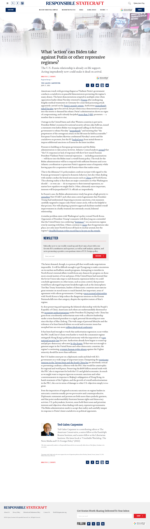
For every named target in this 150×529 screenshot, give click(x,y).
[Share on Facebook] (92, 85)
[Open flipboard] (22, 3)
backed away (77, 139)
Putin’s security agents (74, 105)
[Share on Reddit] (97, 85)
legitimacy (79, 221)
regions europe (46, 79)
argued (102, 149)
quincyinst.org (139, 3)
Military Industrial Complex (48, 10)
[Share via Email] (107, 85)
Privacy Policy (16, 512)
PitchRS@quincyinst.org (59, 512)
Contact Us (46, 512)
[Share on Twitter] (87, 85)
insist (84, 224)
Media (81, 10)
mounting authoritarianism (56, 312)
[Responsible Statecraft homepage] (25, 507)
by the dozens (77, 343)
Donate (140, 10)
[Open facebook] (17, 3)
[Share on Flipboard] (102, 85)
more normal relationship (95, 293)
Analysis (44, 77)
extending (45, 196)
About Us (6, 512)
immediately (75, 130)
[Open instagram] (98, 523)
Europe (53, 77)
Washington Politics (69, 10)
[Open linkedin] (102, 523)
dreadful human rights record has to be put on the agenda (74, 230)
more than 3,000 (85, 114)
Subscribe (11, 10)
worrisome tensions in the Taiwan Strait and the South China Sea (74, 361)
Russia (84, 99)
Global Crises (91, 10)
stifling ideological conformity (79, 327)
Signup (139, 516)
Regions (102, 10)
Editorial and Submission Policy (31, 512)
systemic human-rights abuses (73, 349)
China (88, 177)
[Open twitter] (12, 3)
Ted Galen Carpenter (50, 83)
